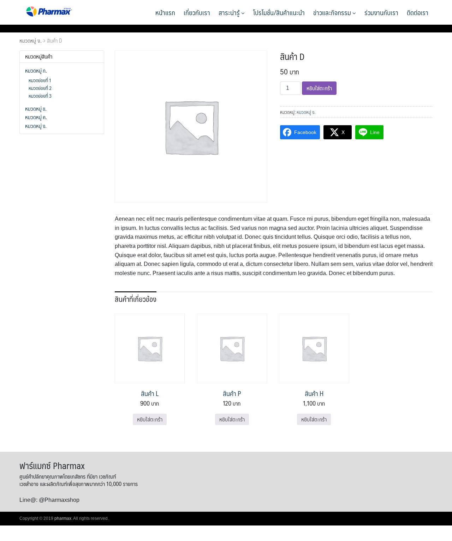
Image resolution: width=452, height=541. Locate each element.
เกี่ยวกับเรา (197, 12)
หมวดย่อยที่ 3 (40, 95)
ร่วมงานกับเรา (381, 12)
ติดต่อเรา (417, 12)
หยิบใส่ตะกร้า (319, 88)
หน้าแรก (165, 12)
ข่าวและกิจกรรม (332, 12)
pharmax (62, 518)
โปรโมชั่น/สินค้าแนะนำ (279, 12)
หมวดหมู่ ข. (36, 108)
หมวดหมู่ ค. (36, 117)
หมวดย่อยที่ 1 (40, 80)
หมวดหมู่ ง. (30, 40)
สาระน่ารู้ (230, 12)
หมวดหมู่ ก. (36, 70)
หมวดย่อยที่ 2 (40, 88)
